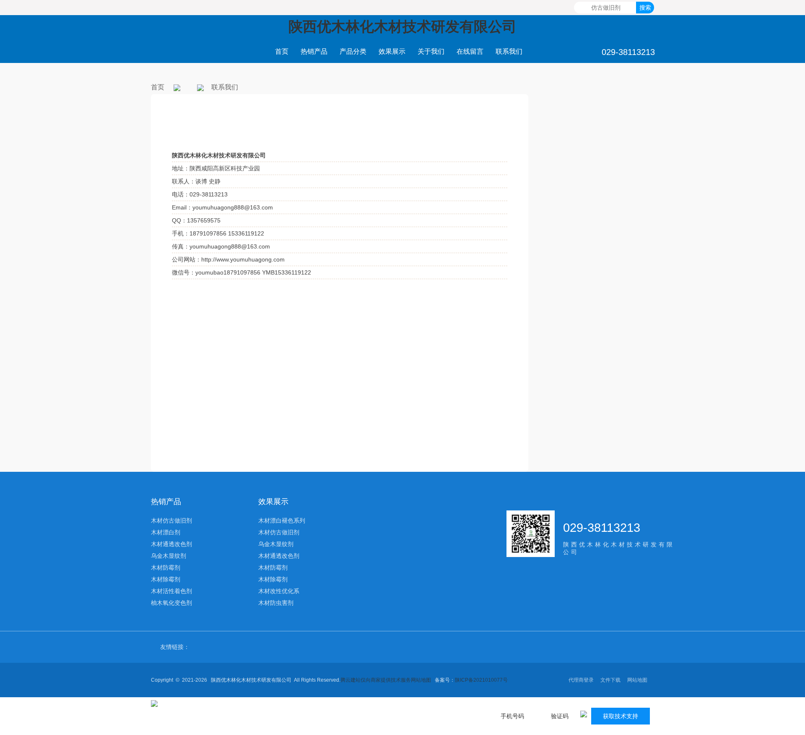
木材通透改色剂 (171, 544)
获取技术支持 (620, 716)
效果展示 (392, 51)
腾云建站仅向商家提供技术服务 (375, 680)
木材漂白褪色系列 (281, 520)
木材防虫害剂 (275, 602)
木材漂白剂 (165, 532)
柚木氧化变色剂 (171, 602)
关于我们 (431, 51)
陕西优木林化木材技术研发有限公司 (402, 26)
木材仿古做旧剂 (171, 520)
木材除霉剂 (165, 579)
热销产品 (314, 51)
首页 (281, 51)
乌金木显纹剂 (168, 555)
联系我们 (509, 51)
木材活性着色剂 (171, 591)
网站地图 (421, 680)
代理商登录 (581, 680)
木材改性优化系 (278, 591)
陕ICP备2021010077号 (481, 680)
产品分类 (353, 51)
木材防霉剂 (165, 567)
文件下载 (610, 680)
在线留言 (470, 51)
